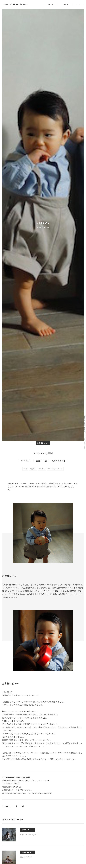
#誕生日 (33, 469)
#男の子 (42, 469)
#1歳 (25, 469)
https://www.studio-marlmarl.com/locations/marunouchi (27, 793)
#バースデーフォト (55, 469)
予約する (50, 4)
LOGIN (65, 4)
